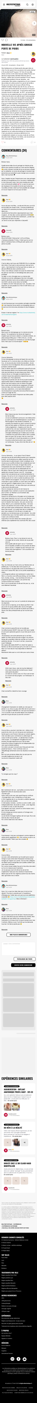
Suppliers (4, 1350)
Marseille (4, 1265)
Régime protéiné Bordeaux (8, 1285)
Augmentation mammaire (11, 1086)
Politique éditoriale (7, 1392)
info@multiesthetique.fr (25, 1383)
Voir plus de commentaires (18, 935)
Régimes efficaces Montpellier (10, 1288)
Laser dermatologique (11, 1160)
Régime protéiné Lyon (7, 1277)
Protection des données (8, 1387)
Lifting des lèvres (6, 1300)
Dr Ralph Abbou (6, 1250)
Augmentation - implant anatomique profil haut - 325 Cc (18, 1090)
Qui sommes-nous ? (7, 1333)
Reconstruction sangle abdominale (11, 1318)
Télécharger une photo (24, 959)
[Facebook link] (18, 1359)
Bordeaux (4, 1268)
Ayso (8, 53)
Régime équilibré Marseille (8, 1283)
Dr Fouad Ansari (6, 1248)
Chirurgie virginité (6, 1308)
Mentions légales (23, 1390)
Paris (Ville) (4, 1257)
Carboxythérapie (6, 1303)
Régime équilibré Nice (7, 1280)
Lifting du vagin (6, 1311)
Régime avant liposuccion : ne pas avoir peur (13, 1321)
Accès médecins (6, 1345)
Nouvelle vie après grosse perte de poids (12, 1323)
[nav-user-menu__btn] (32, 5)
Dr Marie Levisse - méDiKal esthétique (12, 1245)
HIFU (3, 1298)
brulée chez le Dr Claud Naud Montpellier (17, 1164)
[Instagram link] (12, 1359)
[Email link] (24, 1359)
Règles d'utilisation (22, 1387)
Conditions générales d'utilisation (23, 1392)
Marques (4, 1348)
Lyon (3, 1260)
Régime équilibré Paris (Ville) (9, 1275)
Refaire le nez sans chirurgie (9, 1306)
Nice (3, 1263)
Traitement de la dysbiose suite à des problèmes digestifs (17, 1326)
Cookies (31, 1387)
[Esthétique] (14, 5)
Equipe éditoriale (6, 1336)
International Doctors (7, 1353)
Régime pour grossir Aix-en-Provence (11, 1291)
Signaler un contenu (7, 1338)
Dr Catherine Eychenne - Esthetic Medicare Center (15, 1240)
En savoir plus (12, 1100)
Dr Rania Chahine (6, 1242)
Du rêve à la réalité (13, 1127)
